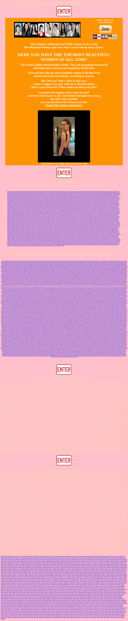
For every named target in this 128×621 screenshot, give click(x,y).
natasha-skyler (18, 230)
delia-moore (53, 206)
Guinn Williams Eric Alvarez (21, 295)
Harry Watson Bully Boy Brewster (62, 298)
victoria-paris (72, 244)
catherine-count (29, 200)
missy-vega (47, 228)
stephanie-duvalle (24, 239)
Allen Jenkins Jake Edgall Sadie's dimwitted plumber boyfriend (36, 263)
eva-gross (98, 209)
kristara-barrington (90, 219)
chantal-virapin (86, 200)
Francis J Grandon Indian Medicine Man (15, 289)
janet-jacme (37, 214)
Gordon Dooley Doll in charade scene (37, 294)
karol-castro (19, 218)
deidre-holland (42, 206)
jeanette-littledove (82, 214)
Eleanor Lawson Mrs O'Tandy (118, 283)
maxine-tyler (51, 226)
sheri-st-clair (68, 238)
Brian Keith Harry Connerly (28, 271)
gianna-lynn (9, 211)
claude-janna (14, 203)
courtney (26, 204)
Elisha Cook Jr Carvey (32, 284)
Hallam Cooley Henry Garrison (11, 296)
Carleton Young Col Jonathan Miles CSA (57, 272)
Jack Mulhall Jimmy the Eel (16, 305)
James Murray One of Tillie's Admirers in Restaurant (99, 306)
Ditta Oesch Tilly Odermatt (94, 279)
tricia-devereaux (28, 243)
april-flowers (71, 195)
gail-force (86, 210)
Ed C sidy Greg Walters (78, 281)
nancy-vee (104, 229)
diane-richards (47, 207)
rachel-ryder (11, 234)
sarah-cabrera (112, 236)
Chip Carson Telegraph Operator (71, 275)
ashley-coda (108, 195)
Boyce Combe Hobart (123, 270)
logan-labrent (22, 223)
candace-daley (106, 198)
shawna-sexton (21, 238)
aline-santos (85, 192)
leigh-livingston (110, 221)
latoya (15, 221)
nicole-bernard (50, 230)
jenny (58, 215)
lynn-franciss (99, 223)
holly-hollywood (88, 212)
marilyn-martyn (71, 225)
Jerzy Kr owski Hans (86, 308)
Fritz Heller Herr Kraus (58, 291)
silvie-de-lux (113, 238)
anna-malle (119, 194)
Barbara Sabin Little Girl (54, 267)
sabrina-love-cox (86, 235)
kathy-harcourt (58, 218)
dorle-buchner (14, 208)
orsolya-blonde (13, 232)
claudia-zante (47, 203)
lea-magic (93, 221)
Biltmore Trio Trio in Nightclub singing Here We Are (85, 269)
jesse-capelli (85, 215)
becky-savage (61, 197)
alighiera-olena (76, 192)
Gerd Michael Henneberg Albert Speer (24, 293)
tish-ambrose (80, 242)
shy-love (84, 238)
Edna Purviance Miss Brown (85, 282)
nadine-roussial (85, 229)
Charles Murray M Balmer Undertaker (67, 274)
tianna (112, 241)
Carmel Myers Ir (80, 272)
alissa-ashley (89, 192)
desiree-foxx (100, 206)
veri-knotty (118, 243)
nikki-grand (116, 230)
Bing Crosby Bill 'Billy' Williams (101, 269)
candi (110, 198)
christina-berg (31, 202)
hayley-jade (118, 211)
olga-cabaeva (73, 231)
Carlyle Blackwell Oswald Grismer (71, 272)
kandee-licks (86, 217)
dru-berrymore (33, 208)
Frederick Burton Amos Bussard (15, 291)
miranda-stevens (15, 228)
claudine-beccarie (53, 203)
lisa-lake (99, 222)
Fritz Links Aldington (66, 291)
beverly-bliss (87, 197)
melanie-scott (88, 226)
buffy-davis (46, 198)
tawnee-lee (39, 241)
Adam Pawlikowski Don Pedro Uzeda (24, 260)
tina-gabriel (65, 242)
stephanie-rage (29, 239)
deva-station (113, 206)
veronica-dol (9, 244)
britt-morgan (13, 198)
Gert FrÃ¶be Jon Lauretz (53, 293)
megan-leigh (64, 226)
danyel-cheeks (82, 205)
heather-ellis (19, 212)
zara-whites (52, 245)
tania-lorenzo (101, 240)
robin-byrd (9, 235)
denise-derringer (80, 206)
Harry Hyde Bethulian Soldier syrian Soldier (74, 297)
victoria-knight (62, 244)
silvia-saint (108, 238)
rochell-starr (26, 235)
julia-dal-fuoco (108, 216)
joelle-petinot (63, 216)
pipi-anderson (68, 233)
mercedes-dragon (28, 227)
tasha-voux (21, 241)
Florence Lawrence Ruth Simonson (62, 288)
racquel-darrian (15, 234)
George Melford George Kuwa (58, 292)
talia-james (63, 240)
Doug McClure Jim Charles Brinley (26, 280)
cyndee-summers (100, 204)
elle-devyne (108, 208)
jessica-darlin (100, 215)
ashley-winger (46, 196)
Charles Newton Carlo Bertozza (79, 274)
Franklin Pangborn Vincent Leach (55, 290)
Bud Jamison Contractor (62, 271)
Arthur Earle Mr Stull (40, 266)
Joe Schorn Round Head (110, 309)
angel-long (85, 194)
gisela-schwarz (62, 211)
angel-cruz (38, 194)
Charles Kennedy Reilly (8, 274)
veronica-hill (19, 244)
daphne (86, 205)
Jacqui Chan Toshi (119, 305)
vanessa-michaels (96, 243)
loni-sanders (43, 223)
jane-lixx (33, 214)
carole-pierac (98, 199)
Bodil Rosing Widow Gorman (67, 270)
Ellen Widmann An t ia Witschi (50, 284)
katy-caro (98, 218)
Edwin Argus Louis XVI (64, 283)
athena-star (59, 196)
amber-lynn (46, 193)
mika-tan (106, 227)
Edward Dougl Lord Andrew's (14, 283)
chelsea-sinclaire (37, 201)
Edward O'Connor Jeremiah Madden (53, 283)
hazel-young (9, 212)
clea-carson (58, 203)
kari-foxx (107, 217)
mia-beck (47, 227)
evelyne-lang (117, 209)
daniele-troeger (50, 205)
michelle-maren (80, 227)
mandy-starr (61, 224)
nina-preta (55, 231)
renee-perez (77, 234)
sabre (61, 235)
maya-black (56, 226)
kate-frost (30, 218)
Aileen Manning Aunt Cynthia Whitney (99, 260)
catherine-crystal (35, 200)
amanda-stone (27, 193)
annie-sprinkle (50, 195)
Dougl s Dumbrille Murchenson (81, 280)
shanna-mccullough (90, 237)
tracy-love (19, 243)
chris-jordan (109, 201)
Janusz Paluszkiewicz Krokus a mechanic (46, 307)
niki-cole (100, 230)
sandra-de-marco (54, 236)
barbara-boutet (9, 197)
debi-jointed (29, 206)
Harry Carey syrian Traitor (37, 297)
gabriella (71, 210)
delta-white (66, 206)
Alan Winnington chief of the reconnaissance (71, 261)
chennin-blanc (42, 201)
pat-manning (66, 232)
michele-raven (59, 227)
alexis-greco (29, 192)
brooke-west (36, 198)
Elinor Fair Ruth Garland (23, 284)
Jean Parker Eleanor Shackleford (109, 307)
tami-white (85, 240)
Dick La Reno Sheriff (45, 279)
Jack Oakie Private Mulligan (26, 305)
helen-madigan (63, 212)
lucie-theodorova (85, 223)
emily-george (27, 209)
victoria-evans (52, 244)
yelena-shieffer (42, 245)
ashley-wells (42, 196)
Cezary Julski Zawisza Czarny (7, 273)
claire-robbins (9, 203)
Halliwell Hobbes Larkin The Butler (23, 296)
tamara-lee (66, 240)
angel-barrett (30, 194)
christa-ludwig (18, 202)
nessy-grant (31, 230)
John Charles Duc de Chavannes (27, 310)
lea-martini (97, 221)
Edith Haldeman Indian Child (21, 282)
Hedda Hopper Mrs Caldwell (93, 298)
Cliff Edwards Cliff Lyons (22, 277)
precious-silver (83, 233)
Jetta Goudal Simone (115, 308)
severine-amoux (80, 237)
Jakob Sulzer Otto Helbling (16, 306)
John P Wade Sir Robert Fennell (109, 310)
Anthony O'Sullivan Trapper (73, 265)
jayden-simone (52, 214)
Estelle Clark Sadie (34, 287)
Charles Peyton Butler (89, 274)
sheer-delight (45, 238)
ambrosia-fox (70, 193)
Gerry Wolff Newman (45, 293)
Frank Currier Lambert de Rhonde (66, 289)
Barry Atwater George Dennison (74, 267)
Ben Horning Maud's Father (46, 268)
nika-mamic (96, 230)
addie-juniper (26, 191)
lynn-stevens (111, 223)
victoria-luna (67, 244)
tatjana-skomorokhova (33, 241)
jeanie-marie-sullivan (89, 214)
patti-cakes (101, 232)
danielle (63, 205)
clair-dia (117, 202)
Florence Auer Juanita (24, 288)
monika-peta (98, 228)
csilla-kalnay (88, 204)
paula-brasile (110, 232)
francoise (63, 210)
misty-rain (70, 228)
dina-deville (70, 207)
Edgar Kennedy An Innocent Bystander (120, 281)
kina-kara (34, 219)
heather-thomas (42, 212)
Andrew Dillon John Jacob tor (7, 264)
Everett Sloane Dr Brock (106, 287)
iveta (56, 213)
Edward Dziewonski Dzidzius (25, 283)
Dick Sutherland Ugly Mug (54, 279)
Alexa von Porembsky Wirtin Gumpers (21, 262)
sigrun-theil (96, 238)
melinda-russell (97, 226)
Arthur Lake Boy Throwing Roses (78, 266)
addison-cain (30, 191)
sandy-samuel (82, 236)
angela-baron (19, 194)
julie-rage (31, 217)
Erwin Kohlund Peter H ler (25, 287)
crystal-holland (64, 204)
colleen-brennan (86, 203)
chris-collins (104, 201)
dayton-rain (114, 205)
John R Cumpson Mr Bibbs (14, 311)
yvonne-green (47, 245)
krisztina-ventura (26, 220)
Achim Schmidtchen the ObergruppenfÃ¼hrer (9, 260)
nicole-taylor (78, 230)
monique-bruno (114, 228)
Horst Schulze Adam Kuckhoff (57, 302)
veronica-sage (28, 244)
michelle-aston (64, 227)
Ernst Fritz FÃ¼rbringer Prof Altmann (14, 287)
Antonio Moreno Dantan (90, 265)
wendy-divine (110, 244)
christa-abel (13, 202)
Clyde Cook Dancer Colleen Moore (33, 277)
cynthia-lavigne (10, 205)
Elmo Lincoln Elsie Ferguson (115, 284)
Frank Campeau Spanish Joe (55, 289)
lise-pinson (113, 222)
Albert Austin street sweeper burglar (85, 261)
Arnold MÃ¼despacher (11, 266)
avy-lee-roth (100, 196)
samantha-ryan (23, 236)
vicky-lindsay (43, 244)
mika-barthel (102, 227)
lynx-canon (116, 223)
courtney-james (36, 204)
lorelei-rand (55, 223)
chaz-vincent (32, 201)
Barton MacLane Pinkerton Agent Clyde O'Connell (96, 267)
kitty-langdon (50, 219)
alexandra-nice (105, 191)
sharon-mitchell (10, 238)
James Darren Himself (32, 306)
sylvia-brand (20, 240)
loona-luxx (47, 223)
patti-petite (105, 232)
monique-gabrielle (28, 229)
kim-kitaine (21, 219)
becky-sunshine (66, 197)
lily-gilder (52, 222)
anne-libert (33, 195)
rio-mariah (104, 234)
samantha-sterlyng (29, 236)
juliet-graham (45, 217)
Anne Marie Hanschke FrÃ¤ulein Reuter (48, 265)
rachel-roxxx (115, 233)
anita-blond (102, 194)
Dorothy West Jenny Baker (15, 280)
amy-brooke (88, 193)
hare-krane (110, 211)
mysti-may (61, 229)
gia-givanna (116, 210)
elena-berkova (76, 208)
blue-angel (115, 197)
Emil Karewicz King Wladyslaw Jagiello (23, 285)
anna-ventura (18, 195)
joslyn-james (99, 216)
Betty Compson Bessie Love (30, 269)
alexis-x (37, 192)
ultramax (52, 243)
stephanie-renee (34, 239)
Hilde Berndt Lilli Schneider (92, 301)
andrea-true (11, 194)
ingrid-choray (22, 213)
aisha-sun (85, 191)
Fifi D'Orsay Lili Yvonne (5, 288)
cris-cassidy (41, 204)
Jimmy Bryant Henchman (6, 309)
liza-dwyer (9, 223)
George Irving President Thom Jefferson (22, 292)
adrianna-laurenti (58, 191)
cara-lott (39, 199)
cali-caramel (69, 198)
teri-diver (82, 241)
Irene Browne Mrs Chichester (69, 303)
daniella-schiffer (59, 205)
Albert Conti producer (96, 261)
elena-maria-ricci (81, 208)
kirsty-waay (46, 219)
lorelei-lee (51, 223)
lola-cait (29, 223)
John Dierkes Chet (36, 310)
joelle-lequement (58, 216)
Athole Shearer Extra (11, 267)
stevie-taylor (40, 239)
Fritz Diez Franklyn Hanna (49, 291)
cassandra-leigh (10, 200)
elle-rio (111, 208)
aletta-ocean (101, 191)
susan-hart (68, 239)
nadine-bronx (75, 229)
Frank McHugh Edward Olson (119, 289)
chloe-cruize (88, 201)
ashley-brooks (103, 195)
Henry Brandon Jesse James (88, 300)
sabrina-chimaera (65, 235)
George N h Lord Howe (68, 292)
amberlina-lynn (41, 193)
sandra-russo (65, 236)
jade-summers (93, 213)
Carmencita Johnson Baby (87, 272)
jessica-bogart (95, 215)
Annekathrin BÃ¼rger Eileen (121, 264)
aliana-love (49, 192)
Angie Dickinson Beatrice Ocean (32, 264)
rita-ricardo (108, 234)
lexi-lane (23, 222)
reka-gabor (57, 234)
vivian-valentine (95, 244)
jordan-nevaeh (83, 216)
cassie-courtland (18, 200)
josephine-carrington (93, 216)
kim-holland (9, 219)
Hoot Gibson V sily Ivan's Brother (19, 302)
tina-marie (72, 242)
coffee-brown (81, 203)
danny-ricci (78, 205)
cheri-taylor (52, 201)
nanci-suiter (95, 229)
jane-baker (16, 214)
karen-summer (103, 217)
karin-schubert (117, 217)
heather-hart (23, 212)
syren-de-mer (36, 240)
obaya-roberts (63, 231)
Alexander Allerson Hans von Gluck (35, 262)
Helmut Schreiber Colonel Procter (38, 300)
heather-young (58, 212)
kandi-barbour (90, 217)
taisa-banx (59, 240)
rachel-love (107, 233)
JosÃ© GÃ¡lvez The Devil (90, 311)
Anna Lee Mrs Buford (68, 264)
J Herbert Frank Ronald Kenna (43, 304)
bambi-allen (110, 196)
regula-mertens (48, 234)
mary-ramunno (25, 226)
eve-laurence (113, 209)
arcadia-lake (83, 195)
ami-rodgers (79, 193)
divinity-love (87, 207)
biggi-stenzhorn (97, 197)
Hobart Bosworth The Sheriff (111, 301)
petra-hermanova (41, 233)
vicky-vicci (48, 244)
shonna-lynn (77, 238)
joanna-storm (43, 216)
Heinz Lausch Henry (37, 299)
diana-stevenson (37, 207)
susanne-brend (73, 239)
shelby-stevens (54, 238)
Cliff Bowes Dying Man (13, 277)
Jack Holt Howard (111, 304)
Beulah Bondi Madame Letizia (40, 269)
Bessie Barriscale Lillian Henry (9, 269)
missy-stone (42, 228)
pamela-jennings (33, 232)
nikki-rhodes (23, 231)
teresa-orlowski (78, 241)
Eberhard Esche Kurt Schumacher (68, 281)
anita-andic (98, 194)
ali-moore (81, 192)
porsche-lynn (73, 233)
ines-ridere (18, 213)
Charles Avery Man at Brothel (37, 273)
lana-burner (100, 220)
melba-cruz (92, 226)
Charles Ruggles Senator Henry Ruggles (10, 275)
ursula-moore (63, 243)
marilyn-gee (62, 225)
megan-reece (75, 226)
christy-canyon (74, 202)
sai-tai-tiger (14, 236)
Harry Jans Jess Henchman (86, 297)
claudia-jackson (19, 203)
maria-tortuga (103, 224)
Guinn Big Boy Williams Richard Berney (8, 295)
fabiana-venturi (15, 210)
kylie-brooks (48, 220)
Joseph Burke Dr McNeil (109, 311)
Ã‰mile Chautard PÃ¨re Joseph (36, 285)
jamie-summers (115, 213)
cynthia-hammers (117, 204)
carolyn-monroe (112, 199)
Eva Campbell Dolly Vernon (85, 287)
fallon (23, 210)
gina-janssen (25, 211)
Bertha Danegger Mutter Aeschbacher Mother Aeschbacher (100, 268)
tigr (45, 242)
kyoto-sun (70, 220)
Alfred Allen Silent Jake (55, 262)
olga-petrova (86, 231)
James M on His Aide (86, 306)
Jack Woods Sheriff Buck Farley (102, 305)
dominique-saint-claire (111, 207)
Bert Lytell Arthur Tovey (77, 268)
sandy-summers (92, 236)
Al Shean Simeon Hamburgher (14, 261)
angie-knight (94, 194)
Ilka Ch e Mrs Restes (42, 303)
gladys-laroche (72, 211)
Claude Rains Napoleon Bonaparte (109, 276)
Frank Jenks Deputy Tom (97, 289)
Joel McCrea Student (118, 309)
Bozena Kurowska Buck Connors (6, 271)
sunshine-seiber (64, 239)
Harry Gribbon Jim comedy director (59, 297)
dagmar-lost (15, 205)
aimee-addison (80, 191)
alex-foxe (10, 192)
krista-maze (84, 219)
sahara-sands (9, 236)
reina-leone (53, 234)
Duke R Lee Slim (8, 281)
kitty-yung (68, 219)
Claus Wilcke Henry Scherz (120, 276)
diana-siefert (32, 207)
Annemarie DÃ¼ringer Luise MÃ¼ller (34, 265)
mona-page (82, 228)
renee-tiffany (87, 234)
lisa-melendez (103, 222)
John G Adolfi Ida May (54, 310)
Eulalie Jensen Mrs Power (64, 287)
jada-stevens (78, 213)
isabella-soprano (32, 213)
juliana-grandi (113, 216)
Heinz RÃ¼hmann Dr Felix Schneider (47, 299)
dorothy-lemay (19, 208)
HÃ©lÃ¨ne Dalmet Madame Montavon (25, 300)
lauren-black (48, 221)
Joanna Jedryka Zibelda (70, 309)
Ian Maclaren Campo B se (113, 302)
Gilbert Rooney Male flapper (105, 293)
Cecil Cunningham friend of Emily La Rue (109, 272)
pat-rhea (70, 232)
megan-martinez (69, 226)
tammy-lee (91, 240)
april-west (78, 195)
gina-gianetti (21, 211)
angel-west (89, 194)
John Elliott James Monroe (45, 310)
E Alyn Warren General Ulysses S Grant (19, 281)
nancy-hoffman (99, 229)
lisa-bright (86, 222)
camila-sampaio (85, 198)
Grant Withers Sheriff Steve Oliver (75, 294)
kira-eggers (38, 219)
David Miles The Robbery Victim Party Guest (76, 278)
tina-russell (76, 242)
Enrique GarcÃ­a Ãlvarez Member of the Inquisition (70, 285)
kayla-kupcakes (107, 218)
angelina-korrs (70, 194)
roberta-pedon (118, 234)
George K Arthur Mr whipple (34, 292)
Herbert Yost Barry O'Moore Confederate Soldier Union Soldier (65, 301)
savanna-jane (53, 237)
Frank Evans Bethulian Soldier (77, 289)
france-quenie (59, 210)
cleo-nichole (62, 203)
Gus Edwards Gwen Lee (40, 295)
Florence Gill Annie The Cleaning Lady (35, 288)
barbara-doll (19, 197)
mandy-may (51, 224)
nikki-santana (27, 231)
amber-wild (61, 193)
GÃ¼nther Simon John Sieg (31, 295)
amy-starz (95, 193)
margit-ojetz (73, 224)
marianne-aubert (98, 224)
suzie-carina (102, 239)
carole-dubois (89, 199)
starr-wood (9, 239)
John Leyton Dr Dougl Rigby (70, 310)
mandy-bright (41, 224)
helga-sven (73, 212)
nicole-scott (73, 230)
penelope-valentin (35, 233)
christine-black (52, 202)
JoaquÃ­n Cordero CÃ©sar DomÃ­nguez (81, 309)
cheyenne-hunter (65, 201)
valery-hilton (80, 243)
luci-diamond (75, 223)
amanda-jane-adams (17, 193)
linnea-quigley (81, 222)
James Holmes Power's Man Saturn (66, 306)
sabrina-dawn (71, 235)
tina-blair (53, 242)
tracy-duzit (15, 243)
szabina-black (43, 240)
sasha (20, 237)
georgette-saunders (100, 210)
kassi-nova (26, 218)
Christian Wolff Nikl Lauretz (91, 275)
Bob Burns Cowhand (10, 270)
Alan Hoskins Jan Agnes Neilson (43, 261)
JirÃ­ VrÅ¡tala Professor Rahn (36, 309)
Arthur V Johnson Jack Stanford (109, 266)
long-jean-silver (33, 223)
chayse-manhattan (26, 201)
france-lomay (54, 210)
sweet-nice (109, 239)
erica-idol (58, 209)
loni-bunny (38, 223)
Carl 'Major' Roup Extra (35, 272)
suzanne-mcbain (87, 239)
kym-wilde (66, 220)
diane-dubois (43, 207)
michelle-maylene (86, 227)
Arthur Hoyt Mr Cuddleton (59, 266)
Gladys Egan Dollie (7, 294)
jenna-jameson (110, 214)
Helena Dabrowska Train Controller (11, 300)
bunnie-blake (51, 198)
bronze (17, 198)
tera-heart (66, 241)
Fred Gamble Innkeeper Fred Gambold (68, 290)
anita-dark (111, 194)
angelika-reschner (59, 194)
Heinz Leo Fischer (68, 299)
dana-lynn (31, 205)
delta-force (62, 206)
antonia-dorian (66, 195)
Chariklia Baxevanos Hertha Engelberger (19, 273)
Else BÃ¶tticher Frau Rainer (104, 284)
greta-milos (96, 211)
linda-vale (73, 222)
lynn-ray (107, 223)
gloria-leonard (78, 211)
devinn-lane (13, 207)
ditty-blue (81, 207)
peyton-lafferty (51, 233)
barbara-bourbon (115, 196)
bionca (101, 197)
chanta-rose (91, 200)
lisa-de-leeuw (90, 222)
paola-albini (57, 232)
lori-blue (67, 223)
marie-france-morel (33, 225)
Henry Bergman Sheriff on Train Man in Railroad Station (73, 300)
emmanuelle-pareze (37, 209)
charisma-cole (105, 200)
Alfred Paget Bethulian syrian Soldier (97, 262)
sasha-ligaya (29, 237)
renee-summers (82, 234)
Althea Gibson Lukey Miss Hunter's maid (66, 263)
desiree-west (109, 206)
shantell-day (106, 237)
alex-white (45, 192)
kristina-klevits (116, 219)
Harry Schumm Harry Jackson (32, 298)
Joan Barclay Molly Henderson (60, 309)
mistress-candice (56, 228)
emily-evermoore (22, 209)
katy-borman (94, 218)
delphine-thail (57, 206)
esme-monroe (83, 209)
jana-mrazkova (12, 214)
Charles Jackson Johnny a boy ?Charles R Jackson (108, 273)
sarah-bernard (107, 236)
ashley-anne (99, 195)
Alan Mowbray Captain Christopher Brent (56, 261)
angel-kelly (81, 194)
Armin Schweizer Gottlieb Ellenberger (117, 265)
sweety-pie (113, 239)
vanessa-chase (85, 243)
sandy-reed (78, 236)
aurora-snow (71, 196)
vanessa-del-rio (90, 243)
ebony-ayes (47, 208)
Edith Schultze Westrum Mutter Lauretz (44, 282)
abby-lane (9, 191)
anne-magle (37, 195)
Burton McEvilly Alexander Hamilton (116, 271)
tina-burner (57, 242)
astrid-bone (55, 196)
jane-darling (21, 214)
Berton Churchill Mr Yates (114, 268)
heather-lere (28, 212)
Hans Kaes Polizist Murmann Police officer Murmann (86, 296)
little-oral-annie (117, 222)
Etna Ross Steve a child (55, 287)
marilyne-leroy (57, 225)
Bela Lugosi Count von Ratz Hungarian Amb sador (23, 268)
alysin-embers (99, 192)
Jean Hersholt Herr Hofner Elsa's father (86, 307)
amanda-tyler (32, 193)
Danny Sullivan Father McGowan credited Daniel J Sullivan (37, 278)
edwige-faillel (61, 208)
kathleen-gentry (43, 218)
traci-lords (115, 242)
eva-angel (90, 209)
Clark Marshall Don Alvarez (77, 276)
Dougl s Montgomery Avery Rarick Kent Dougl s (95, 280)
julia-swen (17, 217)
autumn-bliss (76, 196)
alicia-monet (63, 192)
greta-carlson (91, 211)
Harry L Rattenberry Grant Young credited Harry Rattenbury (102, 297)
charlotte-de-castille (10, 201)
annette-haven (45, 195)
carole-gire (93, 199)
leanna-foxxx (101, 221)
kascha (23, 218)
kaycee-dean (102, 218)
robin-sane (22, 235)
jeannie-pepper (104, 214)
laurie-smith (76, 221)
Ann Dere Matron (61, 264)
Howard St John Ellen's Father (79, 302)
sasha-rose (33, 237)
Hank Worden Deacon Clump (57, 296)
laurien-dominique (66, 221)
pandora (53, 232)
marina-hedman (81, 225)
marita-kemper (96, 225)
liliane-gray (38, 222)
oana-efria (59, 231)
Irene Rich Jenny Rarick (88, 303)
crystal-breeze (54, 204)
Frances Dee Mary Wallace (120, 288)
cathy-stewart (63, 200)
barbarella (28, 197)
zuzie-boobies (62, 245)
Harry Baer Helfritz (18, 297)
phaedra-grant (56, 233)
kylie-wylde (62, 220)
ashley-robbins (32, 196)
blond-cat (108, 197)
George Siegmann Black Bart (99, 292)
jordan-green (78, 216)
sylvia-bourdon (15, 240)
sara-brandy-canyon (98, 236)
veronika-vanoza (34, 244)
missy (34, 228)
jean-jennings (95, 214)
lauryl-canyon (81, 221)
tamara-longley (71, 240)
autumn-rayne (80, 196)
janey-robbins (41, 214)
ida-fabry (118, 212)
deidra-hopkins (37, 206)
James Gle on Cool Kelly (40, 306)
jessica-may (9, 216)
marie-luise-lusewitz (40, 225)
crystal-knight (69, 204)
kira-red (42, 219)
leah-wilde (89, 221)
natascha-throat (13, 230)
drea (27, 208)
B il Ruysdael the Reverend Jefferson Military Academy (115, 267)
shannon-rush (102, 237)
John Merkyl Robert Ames (98, 310)
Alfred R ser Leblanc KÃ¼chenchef (110, 262)
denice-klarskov (75, 206)
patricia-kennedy (85, 232)
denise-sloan (90, 206)
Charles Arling (29, 273)
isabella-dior (27, 213)
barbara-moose (23, 197)
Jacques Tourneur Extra (112, 305)
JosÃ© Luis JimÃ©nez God (100, 311)
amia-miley (75, 193)
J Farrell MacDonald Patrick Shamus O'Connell (18, 304)
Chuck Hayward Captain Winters (115, 275)
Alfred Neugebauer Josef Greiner (85, 262)
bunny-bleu (55, 198)
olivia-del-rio (95, 231)
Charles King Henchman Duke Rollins (19, 274)
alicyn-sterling (71, 192)
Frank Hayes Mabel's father (88, 289)
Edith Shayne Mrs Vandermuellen (57, 282)
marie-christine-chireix (114, 224)
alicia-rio (66, 192)
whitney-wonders (15, 245)
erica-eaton (50, 209)
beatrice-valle (56, 197)
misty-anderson (61, 228)
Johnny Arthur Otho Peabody (45, 311)
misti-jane (51, 228)
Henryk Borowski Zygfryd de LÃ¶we (40, 301)
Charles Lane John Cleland (31, 274)
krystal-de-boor (31, 220)
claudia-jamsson (25, 203)
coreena (113, 203)
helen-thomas (69, 212)
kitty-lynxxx (55, 219)
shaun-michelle (15, 238)
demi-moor (70, 206)
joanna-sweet (48, 216)
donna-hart (117, 207)
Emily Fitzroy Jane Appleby (47, 285)
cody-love (73, 203)
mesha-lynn (44, 227)
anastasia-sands (105, 193)
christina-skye (47, 202)
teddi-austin (55, 241)
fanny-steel (31, 210)
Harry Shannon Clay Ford (42, 298)
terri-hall (93, 241)
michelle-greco (75, 227)
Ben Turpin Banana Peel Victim (57, 268)
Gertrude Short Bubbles (85, 293)
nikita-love (104, 230)
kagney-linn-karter (61, 217)
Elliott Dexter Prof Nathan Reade (62, 284)
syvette (40, 240)
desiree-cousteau (95, 206)
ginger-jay (42, 211)
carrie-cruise (118, 199)
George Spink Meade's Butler (110, 292)
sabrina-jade (75, 235)
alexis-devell (19, 192)
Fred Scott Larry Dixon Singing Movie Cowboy (100, 290)
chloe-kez (95, 201)
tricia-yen (33, 243)
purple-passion (93, 233)
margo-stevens (82, 224)
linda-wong (77, 222)
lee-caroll (105, 221)
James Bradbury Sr (25, 306)
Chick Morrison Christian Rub (60, 275)
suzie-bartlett (97, 239)
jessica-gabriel (111, 215)
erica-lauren (62, 209)
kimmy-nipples (30, 219)
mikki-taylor (110, 227)
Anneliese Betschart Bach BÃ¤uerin (7, 265)
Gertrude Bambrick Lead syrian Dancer (64, 293)
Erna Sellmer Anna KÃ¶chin (101, 285)
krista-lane (80, 219)
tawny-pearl (43, 241)
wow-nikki (25, 245)
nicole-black (55, 230)
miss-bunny (20, 228)
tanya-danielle (110, 240)
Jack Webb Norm (93, 305)
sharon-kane (116, 237)
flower (51, 210)
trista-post (45, 243)
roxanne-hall (45, 235)
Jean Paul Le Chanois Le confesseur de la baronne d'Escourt (42, 308)
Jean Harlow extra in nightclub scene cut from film (70, 307)
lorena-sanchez (59, 223)
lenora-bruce (118, 221)
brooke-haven (31, 198)
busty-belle (64, 198)
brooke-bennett (21, 198)
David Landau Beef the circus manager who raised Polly (57, 278)
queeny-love (98, 233)
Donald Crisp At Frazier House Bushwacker (116, 279)
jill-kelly (29, 216)
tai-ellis (52, 240)
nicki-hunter (38, 230)
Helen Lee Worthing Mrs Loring (99, 299)
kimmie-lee (25, 219)
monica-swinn (93, 228)
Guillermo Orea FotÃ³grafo (121, 294)
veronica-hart (14, 244)
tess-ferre (96, 241)
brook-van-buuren (41, 198)
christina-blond (37, 202)
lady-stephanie (90, 220)
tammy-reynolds (96, 240)
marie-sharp (46, 225)
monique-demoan (22, 229)
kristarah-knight (96, 219)
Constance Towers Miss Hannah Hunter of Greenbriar (73, 277)
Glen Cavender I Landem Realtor (17, 294)
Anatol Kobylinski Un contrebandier (93, 263)
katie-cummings (72, 218)
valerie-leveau (75, 243)
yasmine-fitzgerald (36, 245)
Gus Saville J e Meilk (49, 295)
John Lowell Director (79, 310)
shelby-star (49, 238)
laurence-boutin (53, 221)
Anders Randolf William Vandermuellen (107, 263)
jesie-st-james (80, 215)
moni (85, 228)
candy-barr (21, 199)
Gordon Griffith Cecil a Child (49, 294)
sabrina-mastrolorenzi (93, 235)
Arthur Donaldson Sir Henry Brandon (29, 266)
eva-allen (86, 209)
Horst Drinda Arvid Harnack (38, 302)
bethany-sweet (82, 197)
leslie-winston (9, 222)
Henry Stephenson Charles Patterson (120, 300)
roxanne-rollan (50, 235)
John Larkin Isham (61, 310)
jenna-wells (12, 215)
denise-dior (85, 206)
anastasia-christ (99, 193)
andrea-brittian (115, 193)
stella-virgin (18, 239)
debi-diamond (24, 206)
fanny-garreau (27, 210)
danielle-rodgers (73, 205)
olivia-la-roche (104, 231)
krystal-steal (36, 220)
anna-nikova (9, 195)
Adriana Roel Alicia (88, 260)
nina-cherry (42, 231)
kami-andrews (76, 217)
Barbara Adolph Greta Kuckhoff (20, 267)
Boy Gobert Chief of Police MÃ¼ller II (112, 270)
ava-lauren (89, 196)
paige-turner (18, 232)
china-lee (75, 201)
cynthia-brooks (111, 204)
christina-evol (42, 202)
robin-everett (18, 235)
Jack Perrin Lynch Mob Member (67, 305)
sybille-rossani (118, 239)
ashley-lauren (117, 195)
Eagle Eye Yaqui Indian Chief (43, 281)
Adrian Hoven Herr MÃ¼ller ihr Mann (78, 260)
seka (67, 237)
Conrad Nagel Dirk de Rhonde (45, 277)
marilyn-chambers (51, 225)
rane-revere (20, 234)
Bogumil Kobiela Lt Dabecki (78, 270)
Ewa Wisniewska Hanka (122, 287)
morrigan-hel (45, 229)
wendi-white (106, 244)
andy (14, 194)
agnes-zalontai (75, 191)
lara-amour (111, 220)
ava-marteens (96, 196)
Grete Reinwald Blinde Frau (102, 294)
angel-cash (34, 194)
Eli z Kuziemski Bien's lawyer (13, 284)
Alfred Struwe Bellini (121, 262)
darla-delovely (105, 205)
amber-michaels (51, 193)
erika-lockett (78, 209)
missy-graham (37, 228)
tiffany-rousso (24, 242)
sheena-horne (40, 238)
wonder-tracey (20, 245)
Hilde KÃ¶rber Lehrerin (101, 301)
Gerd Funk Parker (14, 293)
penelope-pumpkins (28, 233)
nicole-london (64, 230)
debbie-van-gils (18, 206)
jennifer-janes (23, 215)
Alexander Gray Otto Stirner (46, 262)
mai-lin (33, 224)
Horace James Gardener (29, 302)
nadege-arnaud (65, 229)
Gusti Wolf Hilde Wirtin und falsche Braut (87, 295)
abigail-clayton (17, 191)
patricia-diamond (79, 232)
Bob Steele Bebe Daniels (40, 270)
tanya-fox (114, 240)
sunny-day (54, 239)
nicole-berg (46, 230)
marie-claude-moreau (16, 225)
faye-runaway (36, 210)
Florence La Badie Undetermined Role (49, 288)
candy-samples (29, 199)
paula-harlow (114, 232)
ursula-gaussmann (57, 243)
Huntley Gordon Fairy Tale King (90, 302)
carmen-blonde (53, 199)
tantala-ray (106, 240)
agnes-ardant (70, 191)
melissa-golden (115, 226)
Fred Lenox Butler (88, 290)
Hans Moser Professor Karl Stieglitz (102, 296)
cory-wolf (22, 204)
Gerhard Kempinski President (36, 293)
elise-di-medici (103, 208)
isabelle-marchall (48, 213)
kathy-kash (67, 218)
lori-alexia (64, 223)
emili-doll (17, 209)
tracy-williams (23, 243)
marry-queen (112, 225)
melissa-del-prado (110, 226)
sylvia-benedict (10, 240)
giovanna (58, 211)
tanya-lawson (9, 241)
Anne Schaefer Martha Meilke (111, 264)
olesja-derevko (68, 231)
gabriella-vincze (81, 210)
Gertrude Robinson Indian (76, 293)
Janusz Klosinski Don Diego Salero (24, 307)
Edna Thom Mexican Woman (95, 282)
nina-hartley (51, 231)
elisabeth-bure (92, 208)
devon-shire (17, 207)
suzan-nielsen (92, 239)
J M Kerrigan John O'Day (93, 304)
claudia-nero (37, 203)
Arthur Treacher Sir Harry (99, 266)
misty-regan (75, 228)
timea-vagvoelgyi (49, 242)
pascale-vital (61, 232)
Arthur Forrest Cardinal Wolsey (49, 266)
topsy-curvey (94, 242)
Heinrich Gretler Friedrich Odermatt (14, 299)
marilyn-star (76, 225)
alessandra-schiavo (95, 191)
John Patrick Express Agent (120, 310)
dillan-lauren (65, 207)
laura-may (29, 221)
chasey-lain (21, 201)
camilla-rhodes (91, 198)
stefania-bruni (13, 239)
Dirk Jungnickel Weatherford (84, 279)
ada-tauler (21, 191)
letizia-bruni (19, 222)
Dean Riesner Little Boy (120, 278)
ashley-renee (27, 196)
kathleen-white (49, 218)
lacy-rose (78, 220)
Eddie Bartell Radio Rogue (97, 281)
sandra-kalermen (60, 236)
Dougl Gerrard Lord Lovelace (47, 280)
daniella (54, 205)
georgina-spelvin (111, 210)
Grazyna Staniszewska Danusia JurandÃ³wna (89, 294)
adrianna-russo (63, 191)
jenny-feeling (62, 215)
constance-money (104, 203)
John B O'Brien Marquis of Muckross (14, 310)
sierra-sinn (88, 238)
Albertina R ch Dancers (113, 261)
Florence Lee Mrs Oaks (73, 288)
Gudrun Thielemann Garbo (112, 294)
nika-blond (92, 230)
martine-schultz (10, 226)
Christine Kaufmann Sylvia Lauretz (103, 275)
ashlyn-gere (51, 196)
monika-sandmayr (104, 228)
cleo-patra (66, 203)
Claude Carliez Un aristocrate (87, 276)
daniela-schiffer (45, 205)
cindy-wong (107, 202)
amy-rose (91, 193)
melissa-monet (22, 227)
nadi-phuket (91, 229)
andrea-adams (110, 193)
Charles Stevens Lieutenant (22, 275)
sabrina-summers (109, 235)
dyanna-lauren (42, 208)
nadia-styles (70, 229)
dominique (99, 207)
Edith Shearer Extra (66, 282)
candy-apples (17, 199)
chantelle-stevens (96, 200)
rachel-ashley (103, 233)
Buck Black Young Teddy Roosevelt (51, 271)
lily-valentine (65, 222)
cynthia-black (106, 204)
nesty (35, 230)
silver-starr (100, 238)
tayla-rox (46, 241)
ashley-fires (113, 195)
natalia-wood (113, 229)
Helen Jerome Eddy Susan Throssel (88, 299)
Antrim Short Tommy (98, 265)
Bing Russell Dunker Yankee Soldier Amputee (115, 269)
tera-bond (63, 241)
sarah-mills (9, 237)
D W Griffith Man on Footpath (14, 278)
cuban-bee (92, 204)
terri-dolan (90, 241)
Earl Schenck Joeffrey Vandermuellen (55, 281)
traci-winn (11, 243)
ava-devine (85, 196)
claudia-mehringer (31, 203)
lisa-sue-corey (108, 222)
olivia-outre (109, 231)
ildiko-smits (9, 213)
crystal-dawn (59, 204)
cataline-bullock (24, 200)
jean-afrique (77, 214)
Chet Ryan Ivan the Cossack (50, 275)
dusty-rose (38, 208)
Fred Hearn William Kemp (80, 290)
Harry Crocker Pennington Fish (47, 297)
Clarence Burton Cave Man (32, 276)
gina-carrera (17, 211)
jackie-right (64, 213)
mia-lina (50, 227)
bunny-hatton (60, 198)
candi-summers (12, 199)
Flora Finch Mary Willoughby (15, 288)
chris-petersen (113, 201)
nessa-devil (27, 230)
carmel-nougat (48, 199)
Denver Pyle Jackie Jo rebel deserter (17, 279)
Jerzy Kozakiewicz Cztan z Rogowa (76, 308)
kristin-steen (20, 220)
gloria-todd (82, 211)
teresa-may (73, 241)
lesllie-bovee (14, 222)
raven (23, 234)
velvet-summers (113, 243)
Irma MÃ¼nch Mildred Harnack (105, 303)
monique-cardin (10, 229)
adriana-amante (52, 191)
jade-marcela (89, 213)
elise (99, 208)
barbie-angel (32, 197)
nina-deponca (46, 231)
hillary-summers (82, 212)
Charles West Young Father (40, 275)
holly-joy (93, 212)
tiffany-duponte (14, 242)
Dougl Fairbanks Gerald (37, 280)
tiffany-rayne (19, 242)
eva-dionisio (94, 209)
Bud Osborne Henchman (71, 271)
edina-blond (51, 208)
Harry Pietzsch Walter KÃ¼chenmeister (20, 298)
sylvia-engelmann (26, 240)
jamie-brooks (106, 213)
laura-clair (18, 221)
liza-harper (13, 223)
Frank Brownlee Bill (46, 289)
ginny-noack (54, 211)
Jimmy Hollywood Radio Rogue (25, 309)
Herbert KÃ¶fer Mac (50, 301)
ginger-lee (46, 211)
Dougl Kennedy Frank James (57, 280)
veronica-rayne (23, 244)
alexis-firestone (24, 192)
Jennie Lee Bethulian (56, 308)
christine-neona (63, 202)
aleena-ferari (90, 191)
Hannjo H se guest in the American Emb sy (69, 296)
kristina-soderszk (10, 220)
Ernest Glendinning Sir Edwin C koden (113, 285)
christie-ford (23, 202)
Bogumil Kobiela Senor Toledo (88, 270)
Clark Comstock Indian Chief (54, 276)
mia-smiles (54, 227)
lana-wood (107, 220)
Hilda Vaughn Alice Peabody (82, 301)
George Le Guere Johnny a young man (46, 292)
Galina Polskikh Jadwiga (112, 291)
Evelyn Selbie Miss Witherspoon (96, 287)
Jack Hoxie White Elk (119, 304)
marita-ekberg (91, 225)
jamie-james (111, 213)
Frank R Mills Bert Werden (17, 290)
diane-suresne (57, 207)
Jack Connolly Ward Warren (103, 304)
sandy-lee (69, 236)
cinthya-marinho (112, 202)
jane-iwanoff (25, 214)
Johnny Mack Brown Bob (65, 311)
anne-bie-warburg (28, 195)
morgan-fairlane (40, 229)
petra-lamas (46, 233)
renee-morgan (73, 234)
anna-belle (115, 194)
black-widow (105, 197)
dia (20, 207)
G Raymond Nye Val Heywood (92, 291)
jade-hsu (85, 213)
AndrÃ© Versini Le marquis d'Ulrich (120, 263)
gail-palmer (90, 210)
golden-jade (87, 211)
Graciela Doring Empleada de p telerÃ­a (62, 294)
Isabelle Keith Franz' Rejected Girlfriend (119, 303)
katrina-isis (85, 218)
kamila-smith (81, 217)
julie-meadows (26, 217)
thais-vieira (105, 241)
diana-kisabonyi (27, 207)
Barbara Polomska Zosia (45, 267)
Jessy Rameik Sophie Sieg (106, 308)
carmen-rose (70, 199)
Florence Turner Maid (81, 288)
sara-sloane (17, 237)
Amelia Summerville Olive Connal (80, 263)
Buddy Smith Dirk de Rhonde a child (91, 271)
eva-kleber (102, 209)
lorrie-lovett (71, 223)
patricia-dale (73, 232)
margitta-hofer (77, 224)
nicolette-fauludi (83, 230)
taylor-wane (51, 241)
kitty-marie (59, 219)
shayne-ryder (36, 238)
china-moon (84, 201)
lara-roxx (115, 220)
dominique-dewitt (104, 207)
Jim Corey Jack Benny (123, 308)
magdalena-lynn (23, 224)
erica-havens (54, 209)
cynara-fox (95, 204)
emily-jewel (32, 209)
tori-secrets (99, 242)
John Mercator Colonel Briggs (88, 310)
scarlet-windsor (63, 237)
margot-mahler (87, 224)
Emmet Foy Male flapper (57, 285)
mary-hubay (21, 226)
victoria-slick (77, 244)
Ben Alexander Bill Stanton (36, 268)
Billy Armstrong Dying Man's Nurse (69, 269)
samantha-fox (18, 236)
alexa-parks (116, 191)
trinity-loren (37, 243)
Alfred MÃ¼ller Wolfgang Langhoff (73, 262)
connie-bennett (92, 203)
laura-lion (26, 221)
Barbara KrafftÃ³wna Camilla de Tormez (33, 267)
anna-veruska (22, 195)
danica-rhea (35, 205)
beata (48, 197)
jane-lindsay (29, 214)
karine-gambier (111, 217)
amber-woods (65, 193)
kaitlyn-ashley (67, 217)
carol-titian (102, 199)
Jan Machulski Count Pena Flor (114, 306)
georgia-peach (105, 210)
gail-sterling (94, 210)
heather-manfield (37, 212)
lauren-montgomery (59, 221)
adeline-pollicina (46, 191)
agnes (67, 191)
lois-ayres (26, 223)
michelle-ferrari (69, 227)
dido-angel (61, 207)
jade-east (82, 213)
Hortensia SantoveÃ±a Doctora (68, 302)
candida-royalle (114, 198)
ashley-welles (37, 196)
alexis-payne (34, 192)
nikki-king (9, 231)
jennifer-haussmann (17, 215)
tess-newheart (101, 241)
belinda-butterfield (72, 197)
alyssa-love (104, 192)
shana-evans (85, 237)
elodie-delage (115, 208)
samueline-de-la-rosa (42, 236)
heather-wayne (53, 212)
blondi (112, 197)
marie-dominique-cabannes (25, 225)
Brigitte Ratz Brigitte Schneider (38, 271)
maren (69, 224)
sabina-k (59, 235)
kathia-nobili (38, 218)
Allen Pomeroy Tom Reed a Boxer (53, 263)
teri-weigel (86, 241)
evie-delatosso (9, 210)
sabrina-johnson (80, 235)
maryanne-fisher (15, 226)
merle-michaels (39, 227)
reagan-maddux (27, 234)
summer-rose (50, 239)
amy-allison (83, 193)
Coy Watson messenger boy (119, 277)
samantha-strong (35, 236)
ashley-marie (14, 196)
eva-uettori (108, 209)
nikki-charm (112, 230)
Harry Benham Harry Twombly (27, 297)
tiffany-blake (117, 241)
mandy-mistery (56, 224)
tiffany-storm (29, 242)
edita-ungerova (56, 208)
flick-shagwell (43, 210)
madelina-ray (12, 224)
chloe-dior (92, 201)
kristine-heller (15, 220)
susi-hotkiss (82, 239)
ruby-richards (55, 235)
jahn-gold (102, 213)
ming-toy (10, 228)
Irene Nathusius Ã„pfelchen (79, 303)
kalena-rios (71, 217)
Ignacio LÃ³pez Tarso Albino (8, 303)
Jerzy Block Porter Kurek (65, 308)
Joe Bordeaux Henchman (92, 309)
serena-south (75, 237)
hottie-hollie (110, 212)
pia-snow (60, 233)
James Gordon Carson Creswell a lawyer (53, 306)
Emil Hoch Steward (12, 285)
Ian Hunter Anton (99, 302)
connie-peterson (97, 203)
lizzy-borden (17, 223)
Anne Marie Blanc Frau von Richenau (20, 265)
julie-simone (35, 217)
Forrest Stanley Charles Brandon (100, 288)
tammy (88, 240)
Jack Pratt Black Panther (86, 305)
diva (84, 207)
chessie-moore (60, 201)
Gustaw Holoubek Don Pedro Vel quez (73, 295)
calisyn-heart (73, 198)
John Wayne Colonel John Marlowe (33, 311)
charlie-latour (110, 200)
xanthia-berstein (30, 245)
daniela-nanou (40, 205)
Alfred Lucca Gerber (63, 262)
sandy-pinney (73, 236)
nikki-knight (13, 231)
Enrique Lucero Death (83, 285)
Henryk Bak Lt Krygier (29, 301)
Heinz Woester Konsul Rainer (60, 299)
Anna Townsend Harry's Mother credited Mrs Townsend (96, 264)
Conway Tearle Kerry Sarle (87, 277)
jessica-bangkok (90, 215)
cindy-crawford (93, 202)
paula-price (12, 233)
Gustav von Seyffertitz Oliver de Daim (59, 295)
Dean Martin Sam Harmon (110, 278)
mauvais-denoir (46, 226)
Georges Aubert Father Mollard (120, 292)
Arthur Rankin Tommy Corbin (89, 266)
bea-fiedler (45, 197)
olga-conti (77, 231)
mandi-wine (36, 224)
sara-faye (103, 236)
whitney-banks (115, 244)
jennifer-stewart (44, 215)
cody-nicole (77, 203)
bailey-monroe (105, 196)
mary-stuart (30, 226)
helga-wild (77, 212)
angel (16, 194)
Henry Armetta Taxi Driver (48, 300)
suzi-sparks (106, 239)
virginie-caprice (89, 244)
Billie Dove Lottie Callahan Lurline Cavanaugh (54, 269)
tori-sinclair (103, 242)
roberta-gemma (112, 234)
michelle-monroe (93, 227)
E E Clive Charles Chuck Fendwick (32, 281)
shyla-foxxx (81, 238)
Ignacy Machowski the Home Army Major (21, 303)
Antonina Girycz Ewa (82, 265)
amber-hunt (37, 193)
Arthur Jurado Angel (68, 266)
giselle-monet (67, 211)
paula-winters (16, 233)
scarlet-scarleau (58, 237)
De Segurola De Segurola (101, 278)
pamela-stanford (44, 232)
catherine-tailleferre (47, 200)
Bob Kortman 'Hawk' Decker (19, 270)
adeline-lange (41, 191)
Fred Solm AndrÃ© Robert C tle (115, 290)
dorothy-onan (24, 208)
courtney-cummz (31, 204)
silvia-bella (104, 238)
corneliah (14, 204)
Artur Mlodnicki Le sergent (120, 266)
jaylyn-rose (57, 214)
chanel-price (82, 200)
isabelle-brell (42, 213)
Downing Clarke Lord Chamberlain (110, 280)
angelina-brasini (65, 194)
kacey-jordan (55, 217)
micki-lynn (98, 227)
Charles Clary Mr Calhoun (56, 273)
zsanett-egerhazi (56, 245)
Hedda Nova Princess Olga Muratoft (104, 298)
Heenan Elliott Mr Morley (115, 298)
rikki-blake (97, 234)
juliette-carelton (50, 217)
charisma (101, 200)
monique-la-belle (34, 229)
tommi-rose (85, 242)
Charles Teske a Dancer (31, 275)
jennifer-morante (34, 215)
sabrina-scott (104, 235)
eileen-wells (66, 208)
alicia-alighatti (58, 192)
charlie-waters (115, 200)
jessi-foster (22, 216)
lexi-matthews (27, 222)
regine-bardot (43, 234)
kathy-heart (63, 218)
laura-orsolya (34, 221)
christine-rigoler (69, 202)
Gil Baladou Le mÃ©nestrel (95, 293)
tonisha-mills (89, 242)
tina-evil (61, 242)
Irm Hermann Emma (96, 303)
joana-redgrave (33, 216)
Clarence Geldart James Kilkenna (43, 276)
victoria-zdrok (81, 244)
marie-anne (108, 224)
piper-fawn (64, 233)
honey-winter (105, 212)
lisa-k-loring (95, 222)
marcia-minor (65, 224)
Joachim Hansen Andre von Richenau (47, 309)
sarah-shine (13, 237)
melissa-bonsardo (103, 226)
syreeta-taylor (31, 240)
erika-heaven (73, 209)
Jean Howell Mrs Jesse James (98, 307)
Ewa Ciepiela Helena (114, 287)
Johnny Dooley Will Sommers (55, 311)
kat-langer (81, 218)
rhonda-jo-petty (92, 234)
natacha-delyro (108, 229)
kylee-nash (44, 220)
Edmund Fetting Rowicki (74, 282)
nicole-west (88, 230)
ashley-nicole (18, 196)
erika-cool (69, 209)
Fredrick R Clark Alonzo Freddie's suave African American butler (33, 291)
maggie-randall (28, 224)
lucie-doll (80, 223)
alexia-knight (15, 192)
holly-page (96, 212)
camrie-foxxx (101, 198)
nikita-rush (108, 230)
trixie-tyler (49, 243)
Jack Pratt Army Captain (77, 305)
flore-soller (47, 210)
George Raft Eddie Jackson (89, 292)
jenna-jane (114, 214)
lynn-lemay (104, 223)
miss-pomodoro (30, 228)
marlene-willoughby (105, 225)
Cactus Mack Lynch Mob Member (25, 272)
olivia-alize (90, 231)
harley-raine (114, 211)
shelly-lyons (63, 238)
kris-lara (77, 219)
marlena (100, 225)
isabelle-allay (37, 213)
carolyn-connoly (107, 199)
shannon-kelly (96, 237)
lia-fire (35, 222)
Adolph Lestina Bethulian (66, 260)
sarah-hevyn (116, 236)
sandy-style (87, 236)
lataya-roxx (12, 221)
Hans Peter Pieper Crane (113, 296)
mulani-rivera (56, 229)
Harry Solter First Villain (51, 298)
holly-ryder (101, 212)
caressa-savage (43, 199)
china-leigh (79, 201)
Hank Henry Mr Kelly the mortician (36, 296)
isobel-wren (53, 213)
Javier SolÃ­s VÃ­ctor (57, 307)
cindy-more (98, 202)
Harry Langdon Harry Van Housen (119, 297)
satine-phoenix (37, 237)
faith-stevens (20, 210)
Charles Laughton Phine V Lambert (42, 274)
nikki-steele (32, 231)
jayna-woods (62, 214)
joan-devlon (39, 216)
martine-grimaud (117, 225)
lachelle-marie (74, 220)
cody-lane (69, 203)
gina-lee (29, 211)
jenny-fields (67, 215)
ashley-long (9, 196)
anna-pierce (14, 195)
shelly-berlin (59, 238)
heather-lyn (32, 212)
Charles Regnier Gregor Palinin (99, 274)
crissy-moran (46, 204)
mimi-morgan (115, 227)
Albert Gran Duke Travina (104, 261)
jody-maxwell (52, 216)
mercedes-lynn (33, 227)
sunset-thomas (58, 239)
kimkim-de (17, 219)
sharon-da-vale (111, 237)
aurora (68, 196)
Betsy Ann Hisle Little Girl (20, 269)
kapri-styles (95, 217)
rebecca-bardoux (33, 234)
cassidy (14, 200)
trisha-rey (41, 243)
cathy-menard (58, 200)
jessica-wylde (18, 216)
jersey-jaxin (75, 215)
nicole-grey (60, 230)
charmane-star (16, 201)
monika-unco (109, 228)
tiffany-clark (9, 242)
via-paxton (39, 244)
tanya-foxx (118, 240)
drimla (30, 208)
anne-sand (41, 195)
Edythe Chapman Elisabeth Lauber (75, 283)
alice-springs (53, 192)
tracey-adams (111, 242)
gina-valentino (37, 211)
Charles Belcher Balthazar (47, 273)
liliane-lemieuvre (43, 222)
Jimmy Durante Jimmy (15, 309)
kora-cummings (72, 219)
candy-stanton (35, 199)
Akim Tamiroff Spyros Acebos (111, 260)
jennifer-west (55, 215)
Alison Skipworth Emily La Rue (19, 263)
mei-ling (78, 226)
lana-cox (104, 220)
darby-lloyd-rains (96, 205)
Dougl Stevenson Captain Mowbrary (68, 280)
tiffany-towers (34, 242)
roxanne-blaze (40, 235)
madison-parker (17, 224)
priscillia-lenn (88, 233)
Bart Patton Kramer (83, 267)
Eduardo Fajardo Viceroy (104, 282)
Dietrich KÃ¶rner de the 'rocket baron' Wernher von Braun (69, 279)
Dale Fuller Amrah (23, 278)
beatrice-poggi (51, 197)
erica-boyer (46, 209)
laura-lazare (22, 221)
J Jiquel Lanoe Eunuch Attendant (55, 304)
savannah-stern (48, 237)
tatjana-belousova (26, 241)
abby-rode (12, 191)
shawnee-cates (26, 238)
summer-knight (44, 239)
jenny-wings (71, 215)
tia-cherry (109, 241)
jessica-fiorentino (105, 215)
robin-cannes (13, 235)
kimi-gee (13, 219)
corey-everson (117, 203)
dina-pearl (77, 207)
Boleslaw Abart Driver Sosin (99, 270)
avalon (92, 196)
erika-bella (66, 209)
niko (39, 231)
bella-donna (78, 197)
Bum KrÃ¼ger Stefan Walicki (103, 271)
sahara (118, 235)
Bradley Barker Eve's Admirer (18, 271)
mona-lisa (78, 228)
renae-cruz (60, 234)
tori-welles (107, 242)
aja (87, 191)
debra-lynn (33, 206)
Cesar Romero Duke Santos (122, 272)
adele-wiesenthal (36, 191)
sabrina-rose (99, 235)
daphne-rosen (90, 205)
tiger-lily (42, 242)
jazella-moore (66, 214)
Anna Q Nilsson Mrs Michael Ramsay (79, 264)
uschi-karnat (67, 243)
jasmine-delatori (47, 214)
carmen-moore (65, 199)
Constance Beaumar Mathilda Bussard (57, 277)
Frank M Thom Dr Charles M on (108, 289)
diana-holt (22, 207)
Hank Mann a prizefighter (46, 296)
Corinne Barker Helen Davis (97, 277)
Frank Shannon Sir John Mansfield (28, 290)
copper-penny (109, 203)
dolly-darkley (94, 207)
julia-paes (117, 216)
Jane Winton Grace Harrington (12, 307)
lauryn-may (86, 221)
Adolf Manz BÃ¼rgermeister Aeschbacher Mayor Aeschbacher (51, 260)
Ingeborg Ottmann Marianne (59, 303)
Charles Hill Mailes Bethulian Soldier (77, 273)
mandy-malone (46, 224)
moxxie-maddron (51, 229)
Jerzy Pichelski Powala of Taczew (96, 308)
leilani (114, 221)
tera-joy (70, 241)
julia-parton (9, 217)
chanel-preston (77, 200)
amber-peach (56, 193)
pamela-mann (39, 232)
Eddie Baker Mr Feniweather (88, 281)
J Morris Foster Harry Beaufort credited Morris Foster (70, 304)
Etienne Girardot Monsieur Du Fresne (44, 287)
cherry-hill (55, 201)
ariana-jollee (91, 195)
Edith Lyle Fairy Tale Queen (32, 282)
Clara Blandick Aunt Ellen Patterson (12, 276)
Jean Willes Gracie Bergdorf (120, 307)
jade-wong (98, 213)
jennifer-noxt (39, 215)
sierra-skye (92, 238)
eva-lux (105, 209)
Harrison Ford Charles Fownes (9, 297)
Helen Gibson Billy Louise (76, 299)
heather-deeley (14, 212)
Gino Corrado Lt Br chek (114, 293)
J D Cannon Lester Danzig (84, 304)
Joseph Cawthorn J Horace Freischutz (120, 311)
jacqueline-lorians (69, 213)
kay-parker (112, 218)
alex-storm (41, 192)
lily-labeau (56, 222)
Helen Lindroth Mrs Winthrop (111, 299)
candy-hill (25, 199)
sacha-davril (114, 235)
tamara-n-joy (76, 240)
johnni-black (68, 216)
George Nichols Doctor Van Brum (78, 292)
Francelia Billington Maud (110, 288)
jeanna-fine (100, 214)
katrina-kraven (89, 218)
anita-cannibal (106, 194)
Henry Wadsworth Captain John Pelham (18, 301)
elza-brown (13, 209)
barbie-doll (36, 197)
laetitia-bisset (96, 220)
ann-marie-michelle (60, 195)
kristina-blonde (106, 219)
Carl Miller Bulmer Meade (44, 272)
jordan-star (87, 216)
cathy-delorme (53, 200)
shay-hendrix (31, 238)
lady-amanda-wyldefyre (84, 220)
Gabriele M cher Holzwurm (102, 291)
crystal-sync (83, 204)
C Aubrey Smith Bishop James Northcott (12, 272)
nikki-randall (18, 231)
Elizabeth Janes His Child (40, 284)
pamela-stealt (49, 232)
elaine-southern (70, 208)
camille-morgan (96, 198)
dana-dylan (28, 205)
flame (39, 210)
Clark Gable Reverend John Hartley (66, 276)
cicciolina (79, 202)
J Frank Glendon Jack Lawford (32, 304)
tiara (114, 241)
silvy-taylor (117, 238)
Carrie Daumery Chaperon (97, 272)
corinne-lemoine (10, 204)
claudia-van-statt (42, 203)
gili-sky (13, 211)
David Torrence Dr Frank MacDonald (90, 278)
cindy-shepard (102, 202)
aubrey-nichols (64, 196)
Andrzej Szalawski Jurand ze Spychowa (19, 264)
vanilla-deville (107, 243)
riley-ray (100, 234)
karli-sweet (9, 218)
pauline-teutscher (22, 233)
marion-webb (86, 225)
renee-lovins (68, 234)
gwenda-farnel (105, 211)
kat (28, 218)
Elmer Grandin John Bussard (84, 284)
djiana (91, 207)
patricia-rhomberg (91, 232)
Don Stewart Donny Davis (103, 279)
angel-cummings (43, 194)
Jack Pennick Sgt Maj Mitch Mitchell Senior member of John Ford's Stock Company (46, 305)
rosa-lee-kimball (31, 235)
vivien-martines (100, 244)
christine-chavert (58, 202)
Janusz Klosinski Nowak (34, 307)
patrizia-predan (96, 232)
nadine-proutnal (80, 229)
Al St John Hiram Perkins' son (24, 261)
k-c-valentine (116, 218)
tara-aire (17, 241)
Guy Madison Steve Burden (114, 295)
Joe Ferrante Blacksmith (101, 309)
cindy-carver (88, 202)
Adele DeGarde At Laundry (35, 260)
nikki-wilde (36, 231)
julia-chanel (104, 216)
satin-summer (43, 237)
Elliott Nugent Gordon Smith (73, 284)
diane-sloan (52, 207)
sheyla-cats (72, 238)
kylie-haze (57, 220)
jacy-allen (74, 213)
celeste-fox (67, 200)
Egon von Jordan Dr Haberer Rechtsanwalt (105, 283)
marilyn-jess (66, 225)
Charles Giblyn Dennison (66, 273)
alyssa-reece (108, 192)
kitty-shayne (63, 219)
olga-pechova (81, 231)
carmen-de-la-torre (59, 199)
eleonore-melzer (87, 208)
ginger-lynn (50, 211)
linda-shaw (69, 222)
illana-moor (14, 213)
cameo (76, 198)
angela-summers (25, 194)
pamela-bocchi (28, 232)
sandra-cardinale (48, 236)
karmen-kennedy (14, 218)
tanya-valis (14, 241)
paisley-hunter (22, 232)
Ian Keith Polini (105, 302)
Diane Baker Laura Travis (27, 279)
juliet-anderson (40, 217)
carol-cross (79, 199)
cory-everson (19, 204)
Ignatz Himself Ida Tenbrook (33, 303)
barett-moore (40, 197)
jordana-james (73, 216)
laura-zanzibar (43, 221)
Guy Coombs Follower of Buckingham (102, 295)
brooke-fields (26, 198)
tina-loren (68, 242)
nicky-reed (42, 230)
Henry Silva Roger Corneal (109, 300)
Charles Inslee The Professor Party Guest (91, 273)
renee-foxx (64, 234)
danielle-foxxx (67, 205)
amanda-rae (23, 193)
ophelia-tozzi (113, 231)
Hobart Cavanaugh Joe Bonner (121, 301)
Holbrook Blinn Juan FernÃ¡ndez (7, 302)
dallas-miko (23, 205)
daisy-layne (19, 205)
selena (69, 237)
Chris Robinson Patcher (82, 275)
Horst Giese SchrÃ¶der (48, 302)
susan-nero (77, 239)
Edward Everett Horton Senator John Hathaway (38, 283)
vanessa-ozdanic (102, 243)
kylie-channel (53, 220)
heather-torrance (48, 212)
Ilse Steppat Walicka (49, 303)
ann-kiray (54, 195)
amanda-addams (113, 192)
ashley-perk (23, 196)
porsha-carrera (78, 233)
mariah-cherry (93, 224)
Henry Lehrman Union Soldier (99, 300)
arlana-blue (95, 195)
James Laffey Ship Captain (77, 306)
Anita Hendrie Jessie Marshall (43, 264)
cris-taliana (50, 204)
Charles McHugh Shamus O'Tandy (55, 274)
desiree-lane (104, 206)
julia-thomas (22, 217)
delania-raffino (48, 206)
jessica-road (14, 216)
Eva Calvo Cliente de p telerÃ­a (74, 287)
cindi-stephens (83, 202)
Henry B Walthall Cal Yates (58, 300)
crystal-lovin (79, 204)
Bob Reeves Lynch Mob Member (30, 270)
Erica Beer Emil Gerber (92, 285)
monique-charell (16, 229)
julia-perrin (13, 217)
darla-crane (100, 205)
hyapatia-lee (114, 212)
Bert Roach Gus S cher (86, 268)
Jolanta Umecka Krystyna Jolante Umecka (77, 311)
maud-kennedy (40, 226)
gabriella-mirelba (76, 210)
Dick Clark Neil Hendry (36, 279)
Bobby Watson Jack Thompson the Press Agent (53, 270)
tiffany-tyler (39, 242)
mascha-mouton (35, 226)
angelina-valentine (76, 194)
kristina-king (111, 219)
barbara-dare (14, 197)
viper (85, 244)
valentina (71, 243)
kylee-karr (40, 220)
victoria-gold (57, 244)
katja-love (77, 218)
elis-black (97, 208)
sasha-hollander (24, 237)
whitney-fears (9, 245)
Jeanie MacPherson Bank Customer (25, 308)
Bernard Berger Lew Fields (68, 268)
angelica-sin (54, 194)
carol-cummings (84, 199)
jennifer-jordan (28, 215)
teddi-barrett (59, 241)
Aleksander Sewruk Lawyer (10, 262)
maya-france (60, 226)
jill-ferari (26, 216)
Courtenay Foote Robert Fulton (108, 277)
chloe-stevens (100, 201)
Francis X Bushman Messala (27, 289)
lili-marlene (48, 222)
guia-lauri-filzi (100, 211)
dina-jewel (74, 207)
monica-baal (89, 228)
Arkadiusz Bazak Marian (106, 265)
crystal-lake (74, 204)
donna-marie (9, 208)
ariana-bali (86, 195)
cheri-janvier (47, 201)
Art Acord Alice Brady (19, 266)
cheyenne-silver (71, 201)
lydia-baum (95, 223)
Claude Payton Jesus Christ (98, 276)
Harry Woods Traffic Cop (73, 298)
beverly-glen (92, 197)
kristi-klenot (101, 219)
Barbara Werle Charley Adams (64, 267)
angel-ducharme (48, 194)
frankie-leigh (67, 210)
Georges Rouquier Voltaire (6, 293)
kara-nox (99, 217)
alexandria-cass (111, 191)
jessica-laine (116, 215)
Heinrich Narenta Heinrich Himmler (27, 299)
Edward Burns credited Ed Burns (115, 282)
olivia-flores (100, 231)
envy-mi (42, 209)
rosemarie (36, 235)
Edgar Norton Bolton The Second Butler (9, 282)
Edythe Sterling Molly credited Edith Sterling (89, 283)
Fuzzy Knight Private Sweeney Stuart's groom (78, 291)
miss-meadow (24, 228)
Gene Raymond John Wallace (122, 291)
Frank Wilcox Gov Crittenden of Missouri (42, 290)
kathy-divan (54, 218)
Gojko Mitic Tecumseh (27, 294)
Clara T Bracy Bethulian (23, 276)
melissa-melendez (16, 227)
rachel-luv (111, 233)
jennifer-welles (50, 215)
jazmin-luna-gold (72, 214)
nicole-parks (69, 230)
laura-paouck (38, 221)
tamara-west (81, 240)
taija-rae (55, 240)
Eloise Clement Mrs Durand (94, 284)
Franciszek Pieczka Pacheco (37, 289)
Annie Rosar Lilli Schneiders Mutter (61, 265)
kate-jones (34, 218)
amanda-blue (11, 193)
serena (72, 237)
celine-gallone (71, 200)
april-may (75, 195)
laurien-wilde (71, 221)
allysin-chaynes (94, 192)
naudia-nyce (23, 230)
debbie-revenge (13, 206)
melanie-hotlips (83, 226)
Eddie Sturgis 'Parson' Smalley (108, 281)
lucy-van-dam (90, 223)
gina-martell (33, 211)
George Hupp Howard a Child (9, 292)
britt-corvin (9, 198)
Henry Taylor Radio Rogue (6, 301)
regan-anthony (38, 234)
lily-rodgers (60, 222)
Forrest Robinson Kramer (89, 288)
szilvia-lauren (48, 240)
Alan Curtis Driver (33, 261)
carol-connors (74, 199)
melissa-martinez (10, 227)
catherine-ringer (41, 200)
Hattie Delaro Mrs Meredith (82, 298)
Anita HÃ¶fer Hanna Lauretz (53, 264)
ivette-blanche (59, 213)
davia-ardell (110, 205)
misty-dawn (66, 228)
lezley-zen (31, 222)
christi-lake (27, 202)
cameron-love (80, 198)
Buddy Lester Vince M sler (80, 271)
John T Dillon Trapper (23, 311)
